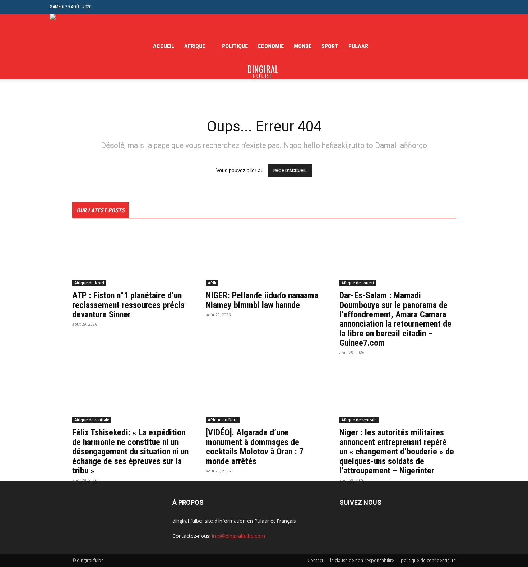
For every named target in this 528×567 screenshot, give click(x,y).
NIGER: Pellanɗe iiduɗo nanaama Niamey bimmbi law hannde (262, 300)
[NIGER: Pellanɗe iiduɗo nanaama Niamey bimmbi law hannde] (264, 257)
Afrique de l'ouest (358, 282)
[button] (472, 7)
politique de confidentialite (428, 560)
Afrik (212, 282)
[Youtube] (474, 46)
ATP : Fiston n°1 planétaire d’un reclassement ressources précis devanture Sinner (128, 304)
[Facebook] (441, 46)
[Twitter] (463, 46)
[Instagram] (452, 46)
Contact (315, 560)
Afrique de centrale (91, 419)
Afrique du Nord (89, 282)
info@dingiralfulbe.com (238, 535)
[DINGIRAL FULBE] (88, 46)
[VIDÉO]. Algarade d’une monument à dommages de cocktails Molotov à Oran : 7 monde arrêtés (255, 446)
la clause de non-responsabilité (362, 560)
